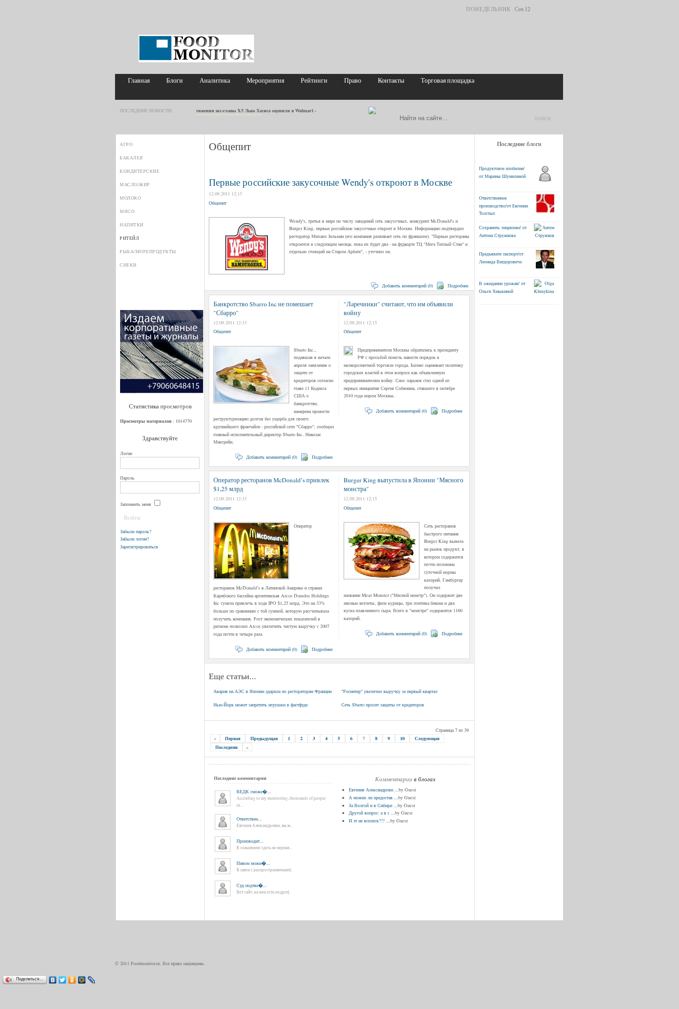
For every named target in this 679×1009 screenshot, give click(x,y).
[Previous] (180, 111)
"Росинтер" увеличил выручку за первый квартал (389, 691)
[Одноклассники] (72, 980)
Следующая (427, 738)
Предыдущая (264, 738)
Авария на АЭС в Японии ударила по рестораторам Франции (272, 691)
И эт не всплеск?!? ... (369, 820)
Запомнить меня (136, 504)
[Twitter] (62, 980)
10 (402, 738)
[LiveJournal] (92, 980)
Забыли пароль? (136, 531)
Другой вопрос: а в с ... (372, 812)
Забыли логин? (134, 538)
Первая (232, 738)
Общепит (217, 203)
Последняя (226, 747)
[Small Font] (540, 10)
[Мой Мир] (82, 980)
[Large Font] (555, 10)
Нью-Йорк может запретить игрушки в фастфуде (260, 704)
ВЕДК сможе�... (253, 791)
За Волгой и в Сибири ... (373, 805)
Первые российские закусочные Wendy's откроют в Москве (330, 182)
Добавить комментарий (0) (407, 285)
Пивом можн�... (253, 863)
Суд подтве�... (251, 885)
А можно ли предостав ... (373, 797)
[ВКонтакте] (53, 980)
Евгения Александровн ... (374, 789)
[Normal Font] (548, 10)
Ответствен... (249, 818)
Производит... (250, 841)
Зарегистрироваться (139, 546)
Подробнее (458, 285)
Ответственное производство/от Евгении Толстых (503, 205)
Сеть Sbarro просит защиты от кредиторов (382, 704)
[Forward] (189, 111)
